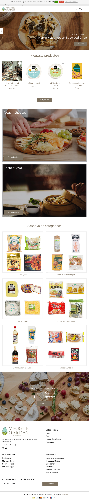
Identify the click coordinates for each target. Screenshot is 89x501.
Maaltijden (23, 275)
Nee (61, 2)
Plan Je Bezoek (52, 473)
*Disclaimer (50, 464)
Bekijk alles (44, 100)
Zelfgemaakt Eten (53, 470)
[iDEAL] (33, 498)
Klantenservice (51, 467)
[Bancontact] (47, 498)
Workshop (50, 442)
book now (44, 404)
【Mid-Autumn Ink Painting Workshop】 (12, 84)
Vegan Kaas (23, 321)
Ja (56, 2)
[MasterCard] (40, 498)
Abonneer (50, 484)
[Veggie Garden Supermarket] (8, 9)
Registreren (6, 458)
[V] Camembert (34, 83)
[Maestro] (51, 498)
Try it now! (80, 44)
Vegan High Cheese (53, 439)
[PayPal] (37, 498)
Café (47, 436)
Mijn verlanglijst (8, 467)
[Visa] (44, 498)
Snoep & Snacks (66, 368)
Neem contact (8, 464)
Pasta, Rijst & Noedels (66, 321)
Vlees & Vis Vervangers (66, 275)
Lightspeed (64, 494)
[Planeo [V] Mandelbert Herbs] (55, 71)
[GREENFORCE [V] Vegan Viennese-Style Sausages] (77, 71)
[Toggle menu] (84, 9)
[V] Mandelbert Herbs (55, 84)
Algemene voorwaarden (55, 458)
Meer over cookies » (71, 2)
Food (48, 433)
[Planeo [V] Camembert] (33, 71)
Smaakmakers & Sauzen (23, 368)
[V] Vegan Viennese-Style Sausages (77, 84)
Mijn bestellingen (9, 461)
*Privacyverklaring (53, 461)
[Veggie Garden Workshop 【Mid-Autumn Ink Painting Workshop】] (12, 71)
